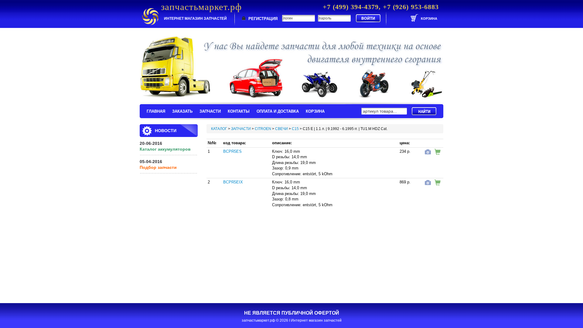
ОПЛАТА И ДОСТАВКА (278, 111)
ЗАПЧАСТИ (210, 111)
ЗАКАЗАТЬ (182, 111)
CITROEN (263, 129)
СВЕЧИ (281, 129)
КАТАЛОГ (219, 129)
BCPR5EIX (233, 182)
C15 (295, 129)
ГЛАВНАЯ (156, 111)
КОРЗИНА (315, 111)
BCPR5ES (232, 151)
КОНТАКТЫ (239, 111)
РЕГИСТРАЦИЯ (263, 18)
